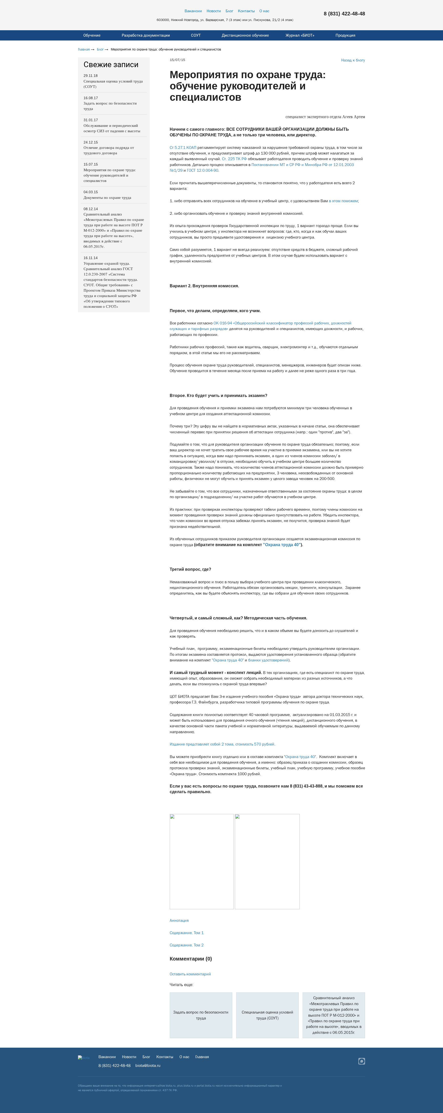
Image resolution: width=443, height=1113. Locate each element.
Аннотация (179, 920)
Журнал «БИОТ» (300, 35)
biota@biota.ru (147, 1065)
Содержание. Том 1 (187, 932)
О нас (264, 11)
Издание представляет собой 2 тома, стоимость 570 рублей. (222, 744)
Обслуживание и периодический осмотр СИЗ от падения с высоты (112, 128)
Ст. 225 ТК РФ (234, 158)
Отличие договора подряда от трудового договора (109, 150)
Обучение (91, 35)
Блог (229, 11)
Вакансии (193, 11)
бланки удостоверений (268, 660)
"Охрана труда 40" (282, 545)
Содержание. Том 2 (187, 945)
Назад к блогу (353, 60)
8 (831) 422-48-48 (344, 13)
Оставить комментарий (190, 974)
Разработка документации (146, 35)
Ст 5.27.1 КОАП (183, 147)
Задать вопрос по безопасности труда (110, 105)
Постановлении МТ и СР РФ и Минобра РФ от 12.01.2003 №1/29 (262, 167)
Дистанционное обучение (245, 35)
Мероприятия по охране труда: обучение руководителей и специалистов (110, 175)
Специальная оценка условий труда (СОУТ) (113, 83)
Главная (84, 49)
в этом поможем (343, 200)
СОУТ (196, 35)
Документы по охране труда (107, 197)
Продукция (345, 35)
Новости (214, 11)
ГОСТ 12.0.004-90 (202, 170)
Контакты (246, 11)
